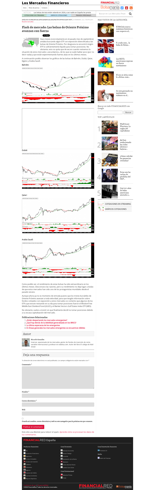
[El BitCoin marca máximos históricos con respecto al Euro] (106, 30)
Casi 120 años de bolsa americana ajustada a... (125, 191)
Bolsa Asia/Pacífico (53, 19)
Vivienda (65, 456)
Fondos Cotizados (30, 459)
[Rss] (131, 8)
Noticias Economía (68, 451)
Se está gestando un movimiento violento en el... (124, 93)
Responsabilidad (43, 485)
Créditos (28, 464)
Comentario (27, 364)
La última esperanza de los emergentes (43, 325)
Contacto (44, 8)
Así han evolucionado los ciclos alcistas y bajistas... (125, 144)
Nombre (25, 391)
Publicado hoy (66, 19)
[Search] (130, 14)
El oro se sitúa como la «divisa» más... (124, 76)
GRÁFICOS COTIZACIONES (59, 15)
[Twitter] (122, 8)
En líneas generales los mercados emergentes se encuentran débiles (55, 328)
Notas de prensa (34, 8)
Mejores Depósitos (31, 478)
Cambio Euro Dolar (68, 467)
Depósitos (28, 456)
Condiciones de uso (30, 485)
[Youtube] (126, 8)
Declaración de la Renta (70, 459)
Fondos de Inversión (31, 462)
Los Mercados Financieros (45, 2)
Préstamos (28, 467)
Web (23, 409)
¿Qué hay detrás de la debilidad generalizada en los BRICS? (51, 322)
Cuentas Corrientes (31, 476)
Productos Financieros (32, 453)
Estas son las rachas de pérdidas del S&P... (125, 175)
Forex (64, 478)
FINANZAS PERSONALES (83, 15)
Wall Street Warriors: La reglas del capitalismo (125, 127)
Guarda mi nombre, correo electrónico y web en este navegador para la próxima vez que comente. (57, 421)
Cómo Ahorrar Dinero (69, 465)
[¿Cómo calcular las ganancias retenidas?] (110, 159)
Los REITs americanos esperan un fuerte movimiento (124, 62)
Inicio (24, 8)
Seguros (27, 470)
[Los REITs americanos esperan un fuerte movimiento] (106, 62)
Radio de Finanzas (105, 458)
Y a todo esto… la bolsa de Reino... (123, 44)
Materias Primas (67, 475)
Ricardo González (27, 22)
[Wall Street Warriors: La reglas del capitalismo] (110, 127)
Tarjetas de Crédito (31, 473)
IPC (26, 451)
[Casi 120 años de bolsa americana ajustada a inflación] (110, 191)
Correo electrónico (29, 400)
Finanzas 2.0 (103, 450)
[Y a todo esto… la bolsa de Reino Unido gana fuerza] (106, 46)
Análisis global (28, 19)
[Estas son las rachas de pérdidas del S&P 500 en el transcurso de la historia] (110, 175)
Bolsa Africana (40, 19)
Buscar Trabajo (67, 453)
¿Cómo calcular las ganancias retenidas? (126, 158)
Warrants (65, 462)
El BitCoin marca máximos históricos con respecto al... (124, 29)
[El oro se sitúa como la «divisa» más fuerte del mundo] (106, 78)
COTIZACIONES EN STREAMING (34, 15)
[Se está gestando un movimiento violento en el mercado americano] (106, 94)
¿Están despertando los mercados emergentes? (46, 320)
